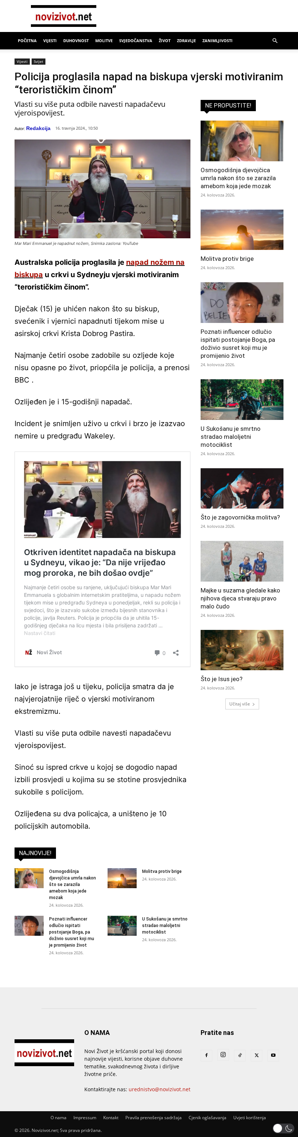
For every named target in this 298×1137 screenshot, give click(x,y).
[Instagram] (223, 1055)
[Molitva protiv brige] (122, 878)
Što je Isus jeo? (221, 679)
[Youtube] (273, 1055)
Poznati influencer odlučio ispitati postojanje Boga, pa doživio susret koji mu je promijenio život (71, 932)
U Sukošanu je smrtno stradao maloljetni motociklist (165, 926)
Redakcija (38, 128)
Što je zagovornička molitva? (240, 517)
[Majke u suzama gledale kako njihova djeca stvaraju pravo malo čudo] (242, 561)
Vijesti (50, 40)
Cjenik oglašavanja (207, 1117)
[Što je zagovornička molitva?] (242, 488)
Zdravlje (186, 40)
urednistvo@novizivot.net (159, 1089)
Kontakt (110, 1117)
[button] (274, 40)
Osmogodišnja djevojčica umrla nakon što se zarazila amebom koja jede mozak (72, 884)
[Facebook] (206, 1055)
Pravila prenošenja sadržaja (153, 1117)
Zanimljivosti (217, 40)
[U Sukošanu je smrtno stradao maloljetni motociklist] (122, 926)
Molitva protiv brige (162, 871)
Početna (27, 40)
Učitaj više (239, 704)
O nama (59, 1117)
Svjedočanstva (135, 40)
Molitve (104, 40)
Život (164, 40)
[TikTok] (240, 1055)
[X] (256, 1055)
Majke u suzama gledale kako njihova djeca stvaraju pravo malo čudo (240, 598)
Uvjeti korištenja (249, 1117)
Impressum (84, 1117)
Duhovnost (76, 40)
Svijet (38, 61)
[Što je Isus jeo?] (242, 650)
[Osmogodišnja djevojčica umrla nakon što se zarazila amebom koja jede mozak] (29, 878)
